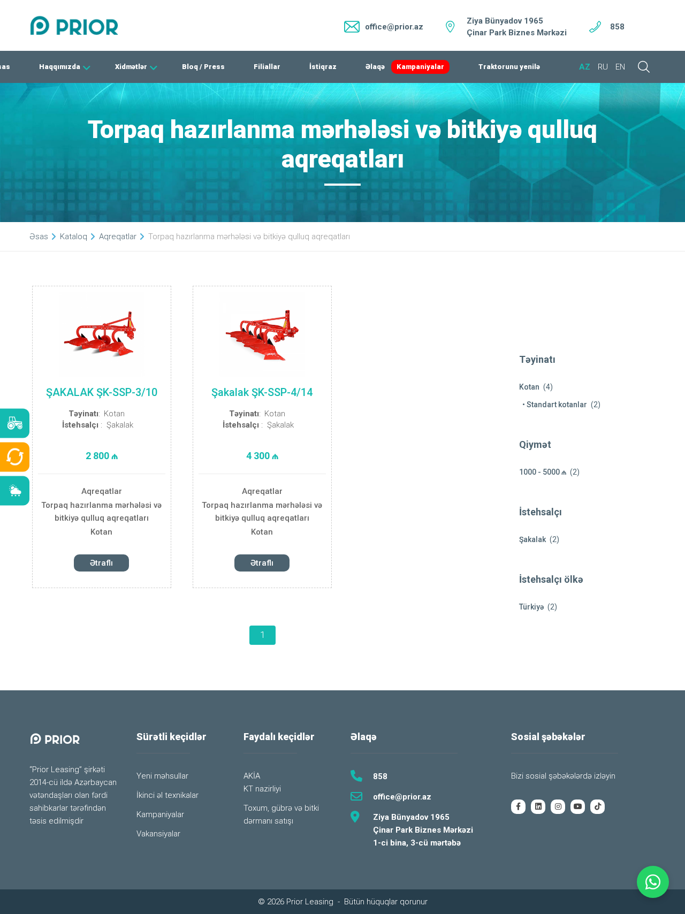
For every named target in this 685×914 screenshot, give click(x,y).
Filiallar (267, 67)
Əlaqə (375, 67)
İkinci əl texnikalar (167, 795)
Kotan (114, 413)
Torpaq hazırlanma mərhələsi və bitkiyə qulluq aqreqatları (101, 511)
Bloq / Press (203, 67)
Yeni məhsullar (162, 776)
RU (603, 67)
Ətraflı (101, 563)
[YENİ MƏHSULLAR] (14, 423)
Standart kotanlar (557, 404)
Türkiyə (531, 607)
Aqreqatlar (101, 491)
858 (617, 27)
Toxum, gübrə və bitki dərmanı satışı (281, 814)
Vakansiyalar (158, 834)
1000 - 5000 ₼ (542, 472)
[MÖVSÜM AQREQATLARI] (14, 491)
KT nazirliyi (262, 789)
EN (620, 67)
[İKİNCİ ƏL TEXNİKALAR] (14, 457)
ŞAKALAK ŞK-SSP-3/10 (101, 392)
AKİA (251, 776)
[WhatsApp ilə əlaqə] (653, 882)
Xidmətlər (131, 67)
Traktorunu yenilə (509, 67)
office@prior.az (402, 797)
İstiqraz (323, 67)
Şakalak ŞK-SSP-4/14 (262, 392)
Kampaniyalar (420, 67)
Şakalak (119, 425)
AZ (584, 67)
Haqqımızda (59, 67)
